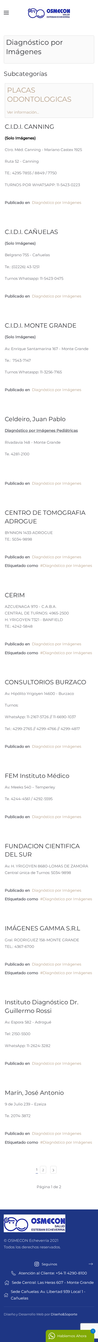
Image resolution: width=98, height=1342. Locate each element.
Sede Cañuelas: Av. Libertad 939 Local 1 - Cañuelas (48, 1295)
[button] (6, 12)
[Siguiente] (53, 1170)
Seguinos (49, 1264)
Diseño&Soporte (64, 1314)
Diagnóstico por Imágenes (56, 202)
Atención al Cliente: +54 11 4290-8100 (53, 1273)
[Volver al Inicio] (49, 12)
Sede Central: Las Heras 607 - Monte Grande (53, 1282)
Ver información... (23, 112)
